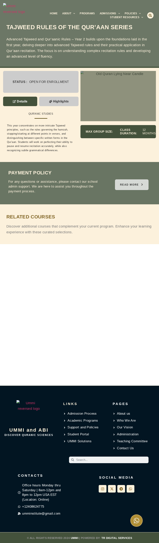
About (66, 13)
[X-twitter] (112, 489)
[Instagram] (102, 489)
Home (54, 13)
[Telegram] (121, 489)
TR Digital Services (116, 538)
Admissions (108, 13)
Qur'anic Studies (41, 113)
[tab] (20, 101)
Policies (131, 13)
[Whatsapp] (130, 489)
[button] (150, 15)
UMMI (74, 538)
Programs (87, 13)
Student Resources (124, 17)
